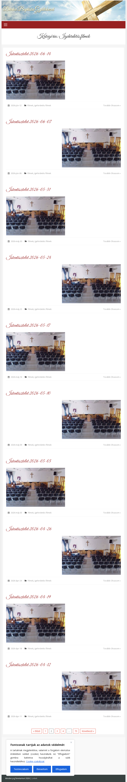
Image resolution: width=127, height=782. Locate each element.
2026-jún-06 (16, 173)
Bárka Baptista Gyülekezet (28, 9)
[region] (40, 758)
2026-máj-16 (16, 377)
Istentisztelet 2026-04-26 (28, 529)
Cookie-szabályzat (35, 761)
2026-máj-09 (16, 444)
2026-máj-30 (16, 241)
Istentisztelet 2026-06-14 (28, 54)
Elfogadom (61, 769)
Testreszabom (21, 769)
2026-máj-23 (16, 309)
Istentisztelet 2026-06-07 (28, 122)
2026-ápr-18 (16, 648)
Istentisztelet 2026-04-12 (28, 665)
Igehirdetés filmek (42, 105)
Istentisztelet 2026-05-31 (28, 189)
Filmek (30, 105)
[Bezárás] (71, 742)
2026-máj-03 (16, 512)
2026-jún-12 (16, 105)
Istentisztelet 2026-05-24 (28, 257)
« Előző (36, 731)
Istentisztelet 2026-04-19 (28, 597)
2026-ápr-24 (16, 580)
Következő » (88, 731)
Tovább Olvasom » (112, 105)
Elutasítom (42, 769)
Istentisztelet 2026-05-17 (28, 325)
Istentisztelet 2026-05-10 (28, 393)
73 (76, 731)
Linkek (34, 778)
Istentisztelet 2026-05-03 (28, 461)
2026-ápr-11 (16, 716)
